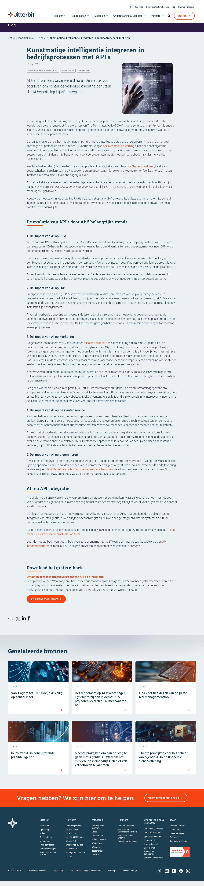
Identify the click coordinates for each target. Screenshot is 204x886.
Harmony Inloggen (186, 7)
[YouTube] (174, 870)
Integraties (68, 70)
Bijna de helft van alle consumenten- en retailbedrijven (79, 469)
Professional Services (153, 829)
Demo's (95, 855)
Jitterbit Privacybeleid (37, 871)
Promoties (174, 837)
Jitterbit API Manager (75, 837)
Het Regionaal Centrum (21, 38)
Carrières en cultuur (179, 841)
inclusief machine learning (118, 146)
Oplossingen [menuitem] (79, 15)
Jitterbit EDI (71, 833)
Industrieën (45, 841)
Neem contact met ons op (157, 7)
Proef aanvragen (47, 845)
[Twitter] (159, 870)
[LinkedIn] (167, 870)
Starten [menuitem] (181, 15)
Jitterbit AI (44, 826)
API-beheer (84, 70)
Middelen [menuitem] (99, 15)
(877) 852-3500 (136, 7)
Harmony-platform (74, 826)
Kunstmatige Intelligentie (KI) (43, 70)
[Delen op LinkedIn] (24, 619)
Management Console (75, 852)
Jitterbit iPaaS (72, 829)
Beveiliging (58, 871)
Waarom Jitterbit (177, 826)
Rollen (42, 833)
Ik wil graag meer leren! (44, 598)
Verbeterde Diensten (153, 833)
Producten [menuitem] (57, 15)
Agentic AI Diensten (152, 836)
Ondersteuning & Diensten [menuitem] (127, 15)
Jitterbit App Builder (74, 845)
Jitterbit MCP (71, 841)
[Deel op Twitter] (18, 619)
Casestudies (97, 836)
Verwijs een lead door (127, 842)
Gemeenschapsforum (153, 858)
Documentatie (150, 848)
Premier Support (151, 844)
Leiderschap (175, 829)
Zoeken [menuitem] (169, 15)
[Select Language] (174, 7)
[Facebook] (181, 870)
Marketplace (71, 849)
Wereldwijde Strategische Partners (127, 830)
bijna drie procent (95, 343)
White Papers (98, 843)
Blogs (41, 38)
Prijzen (69, 856)
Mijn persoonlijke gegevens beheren (86, 871)
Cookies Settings (129, 871)
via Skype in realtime (140, 166)
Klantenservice (150, 840)
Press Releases (177, 833)
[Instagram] (188, 870)
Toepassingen (46, 837)
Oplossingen (45, 829)
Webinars (96, 847)
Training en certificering (149, 853)
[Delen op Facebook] (29, 619)
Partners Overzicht (126, 826)
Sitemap (111, 871)
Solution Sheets (99, 839)
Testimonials (97, 851)
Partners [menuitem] (155, 15)
